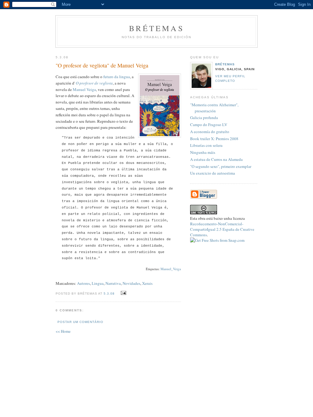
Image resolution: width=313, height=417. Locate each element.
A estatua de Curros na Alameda (216, 159)
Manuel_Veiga (170, 269)
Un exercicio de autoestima (212, 173)
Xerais (147, 283)
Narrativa (113, 283)
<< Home (63, 331)
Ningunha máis (202, 152)
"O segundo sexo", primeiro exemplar (220, 166)
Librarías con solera (206, 145)
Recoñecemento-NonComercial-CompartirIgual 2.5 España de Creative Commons (222, 229)
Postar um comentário (80, 322)
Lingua (98, 283)
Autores (83, 283)
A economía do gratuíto (209, 131)
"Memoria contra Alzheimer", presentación (214, 108)
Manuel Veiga (84, 89)
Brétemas (156, 28)
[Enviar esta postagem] (122, 293)
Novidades (131, 283)
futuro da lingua (116, 76)
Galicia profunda (204, 117)
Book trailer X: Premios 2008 (214, 138)
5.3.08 (109, 293)
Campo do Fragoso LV (208, 124)
